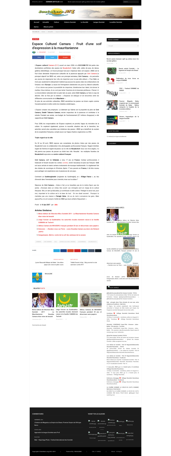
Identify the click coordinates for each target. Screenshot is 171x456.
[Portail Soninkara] (85, 13)
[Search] (136, 27)
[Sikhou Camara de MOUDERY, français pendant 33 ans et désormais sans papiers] (91, 300)
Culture (56, 22)
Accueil (36, 22)
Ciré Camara (92, 74)
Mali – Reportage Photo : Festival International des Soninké (53, 440)
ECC (56, 65)
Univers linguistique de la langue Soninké (129, 117)
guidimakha (82, 241)
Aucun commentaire (64, 52)
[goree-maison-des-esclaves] (103, 436)
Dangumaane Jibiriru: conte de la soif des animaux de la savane (62, 235)
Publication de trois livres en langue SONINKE (127, 79)
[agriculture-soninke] (111, 422)
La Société (84, 22)
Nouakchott (67, 68)
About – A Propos (116, 451)
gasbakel (37, 419)
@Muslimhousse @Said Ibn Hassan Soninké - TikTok (122, 293)
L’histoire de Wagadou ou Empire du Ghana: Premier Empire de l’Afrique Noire (57, 424)
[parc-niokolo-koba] (130, 435)
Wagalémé (42, 52)
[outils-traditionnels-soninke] (120, 433)
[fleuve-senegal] (92, 434)
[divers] (120, 421)
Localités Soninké (116, 22)
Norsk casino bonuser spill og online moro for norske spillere (86, 2)
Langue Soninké (98, 22)
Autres (36, 27)
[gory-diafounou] (111, 437)
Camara (51, 65)
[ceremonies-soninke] (102, 423)
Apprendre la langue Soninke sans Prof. (47, 432)
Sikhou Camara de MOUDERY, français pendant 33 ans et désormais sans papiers (68, 226)
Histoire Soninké (70, 22)
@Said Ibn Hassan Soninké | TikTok (117, 335)
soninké (65, 163)
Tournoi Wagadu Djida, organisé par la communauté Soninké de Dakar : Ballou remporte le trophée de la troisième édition (129, 105)
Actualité (46, 22)
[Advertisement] (117, 189)
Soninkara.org (44, 451)
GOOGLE (116, 287)
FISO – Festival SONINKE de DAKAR (129, 89)
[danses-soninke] (92, 423)
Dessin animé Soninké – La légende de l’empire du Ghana (129, 69)
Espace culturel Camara (67, 241)
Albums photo (48, 27)
